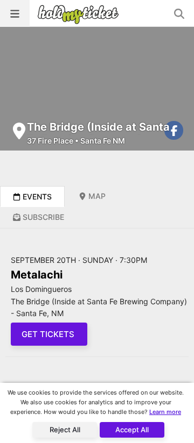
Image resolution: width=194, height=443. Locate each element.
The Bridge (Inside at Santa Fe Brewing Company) (98, 133)
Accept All (132, 429)
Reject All (65, 429)
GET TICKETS (49, 334)
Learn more (165, 412)
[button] (15, 13)
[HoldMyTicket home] (80, 14)
